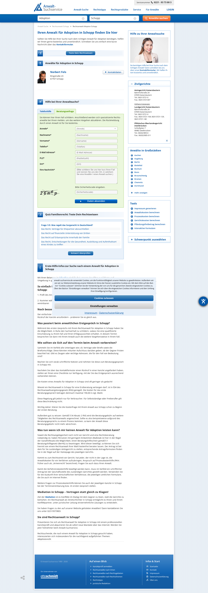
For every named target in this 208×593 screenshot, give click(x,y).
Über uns (153, 580)
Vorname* (45, 140)
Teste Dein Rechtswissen (81, 53)
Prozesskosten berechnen (146, 216)
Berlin (137, 162)
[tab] (45, 111)
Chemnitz (138, 182)
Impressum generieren (145, 208)
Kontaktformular (64, 44)
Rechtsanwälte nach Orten (104, 570)
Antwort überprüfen (80, 253)
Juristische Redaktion (101, 583)
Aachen (137, 155)
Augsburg (138, 158)
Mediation (50, 497)
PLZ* (42, 158)
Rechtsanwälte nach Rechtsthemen (107, 576)
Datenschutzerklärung (111, 312)
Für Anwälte (152, 9)
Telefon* (44, 146)
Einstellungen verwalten (104, 306)
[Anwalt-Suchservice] (50, 8)
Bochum (138, 169)
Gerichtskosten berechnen (147, 220)
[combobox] (96, 129)
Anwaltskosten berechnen (147, 212)
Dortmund (139, 186)
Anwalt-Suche (81, 9)
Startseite (154, 566)
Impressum (91, 312)
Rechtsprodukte (119, 9)
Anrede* (44, 128)
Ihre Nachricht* (47, 169)
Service (137, 9)
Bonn (136, 172)
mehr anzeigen (140, 193)
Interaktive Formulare (144, 228)
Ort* (42, 164)
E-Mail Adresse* (47, 152)
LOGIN (170, 9)
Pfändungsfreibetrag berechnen (149, 224)
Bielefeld (138, 165)
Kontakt (153, 570)
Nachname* (45, 135)
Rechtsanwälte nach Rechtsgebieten (108, 573)
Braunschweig (140, 175)
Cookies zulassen (104, 298)
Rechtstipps (99, 9)
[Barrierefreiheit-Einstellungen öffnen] (203, 301)
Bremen (137, 179)
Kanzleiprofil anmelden (102, 566)
